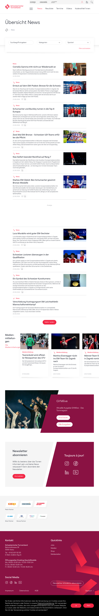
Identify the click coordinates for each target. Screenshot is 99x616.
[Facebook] (11, 582)
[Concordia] (43, 2)
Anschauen (63, 418)
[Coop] (33, 2)
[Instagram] (6, 582)
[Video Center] (20, 582)
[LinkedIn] (15, 582)
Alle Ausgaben (64, 424)
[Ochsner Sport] (54, 2)
